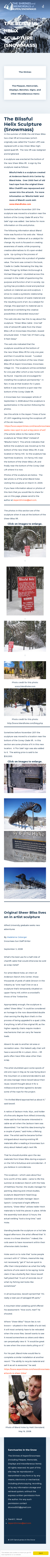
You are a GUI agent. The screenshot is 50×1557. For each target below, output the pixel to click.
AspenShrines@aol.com (24, 500)
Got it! (41, 1553)
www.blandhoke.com (20, 204)
